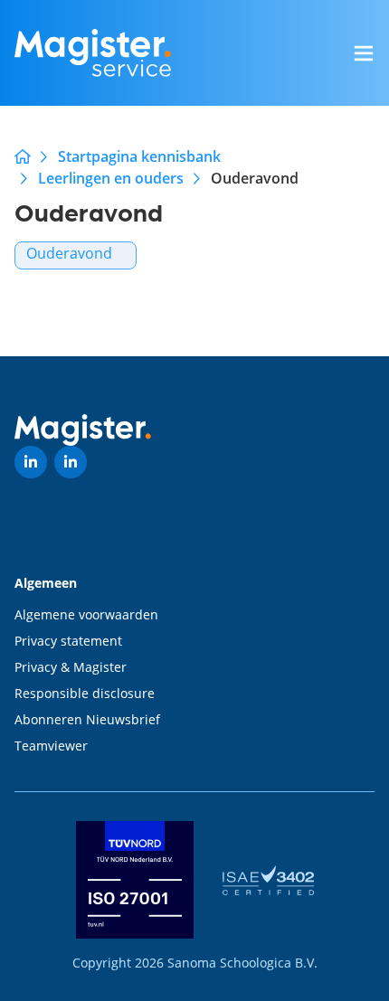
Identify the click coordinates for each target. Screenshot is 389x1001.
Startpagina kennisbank (139, 156)
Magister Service (22, 156)
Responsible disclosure (84, 693)
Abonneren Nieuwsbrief (87, 719)
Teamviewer (51, 745)
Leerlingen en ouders (111, 178)
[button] (364, 53)
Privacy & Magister (70, 666)
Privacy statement (68, 640)
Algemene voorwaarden (86, 614)
